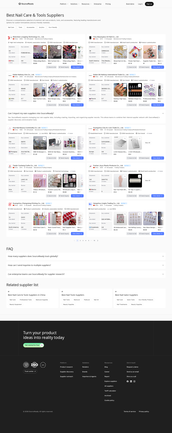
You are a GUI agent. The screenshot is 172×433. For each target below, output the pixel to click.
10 (94, 240)
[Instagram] (134, 381)
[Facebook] (128, 381)
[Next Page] (97, 240)
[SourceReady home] (26, 3)
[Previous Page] (74, 240)
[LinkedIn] (131, 381)
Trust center (29, 371)
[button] (86, 113)
